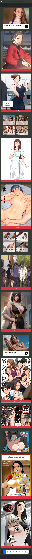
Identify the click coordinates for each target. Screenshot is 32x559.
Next (26, 552)
